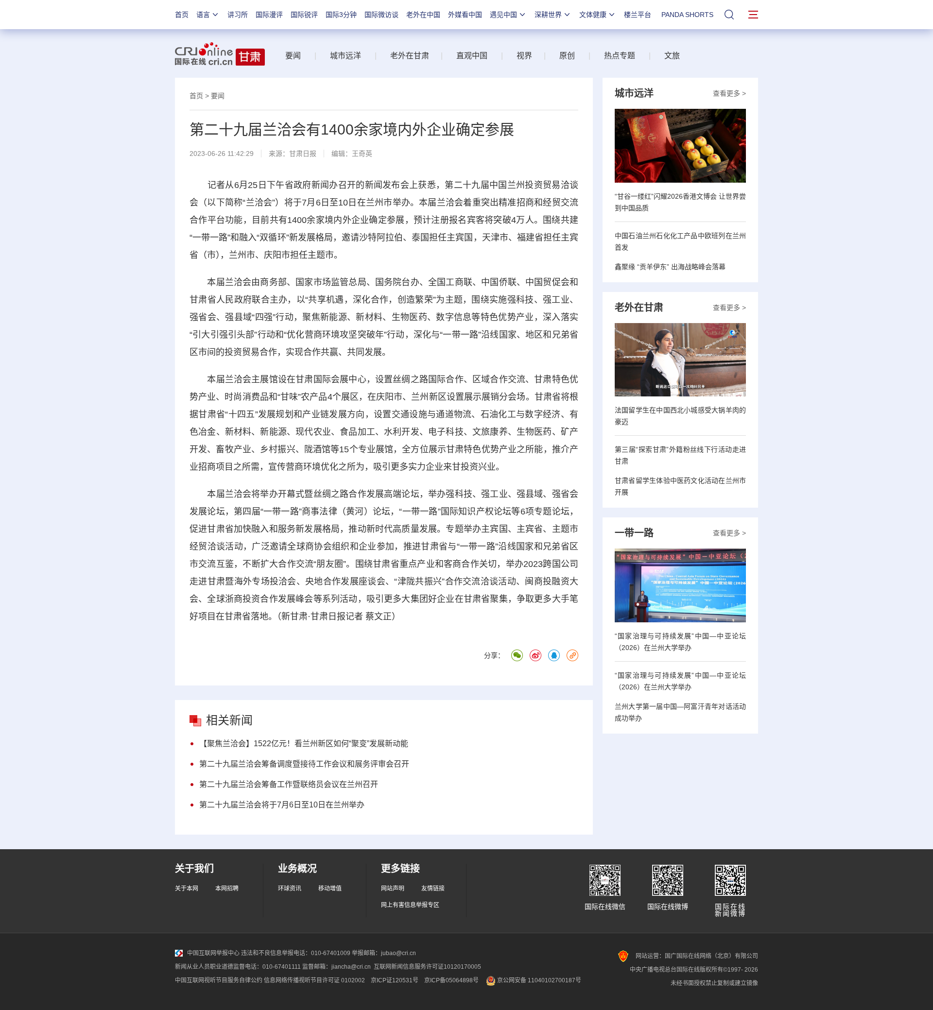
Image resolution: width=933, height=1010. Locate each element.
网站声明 (392, 888)
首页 (182, 14)
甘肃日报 (302, 153)
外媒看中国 (465, 14)
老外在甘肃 (411, 55)
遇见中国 (503, 14)
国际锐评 (304, 14)
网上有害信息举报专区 (410, 905)
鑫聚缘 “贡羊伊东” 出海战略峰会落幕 (670, 267)
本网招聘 (227, 888)
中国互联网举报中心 (213, 953)
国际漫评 (269, 14)
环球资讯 (289, 888)
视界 (524, 55)
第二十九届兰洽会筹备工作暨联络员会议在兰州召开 (288, 784)
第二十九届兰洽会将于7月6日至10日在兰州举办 (281, 805)
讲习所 (237, 14)
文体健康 (592, 14)
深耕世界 (548, 14)
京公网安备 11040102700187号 (538, 980)
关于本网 (186, 888)
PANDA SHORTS (687, 14)
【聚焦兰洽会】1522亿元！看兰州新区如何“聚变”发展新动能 (303, 743)
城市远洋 (345, 55)
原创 (567, 55)
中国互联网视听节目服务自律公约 (218, 980)
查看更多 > (729, 93)
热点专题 (619, 55)
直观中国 (471, 55)
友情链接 (433, 888)
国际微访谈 (381, 14)
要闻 (293, 55)
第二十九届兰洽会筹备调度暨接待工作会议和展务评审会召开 (304, 764)
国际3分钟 (341, 14)
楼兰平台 (637, 14)
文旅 (672, 55)
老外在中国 (423, 14)
